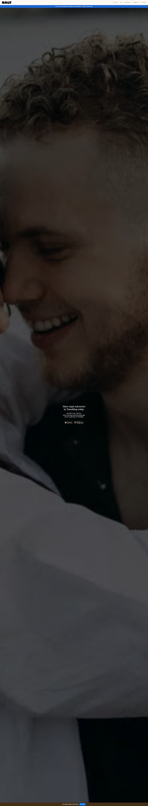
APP (121, 2)
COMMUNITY (136, 2)
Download (82, 804)
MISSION (115, 2)
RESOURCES (128, 2)
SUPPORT (143, 2)
